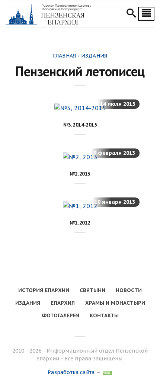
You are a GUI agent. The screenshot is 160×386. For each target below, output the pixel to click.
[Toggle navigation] (146, 14)
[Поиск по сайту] (131, 14)
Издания (27, 303)
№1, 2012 (80, 222)
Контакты (104, 315)
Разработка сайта (71, 372)
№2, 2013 (80, 173)
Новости (129, 290)
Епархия (63, 303)
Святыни (92, 290)
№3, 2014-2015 (80, 124)
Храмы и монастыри (115, 303)
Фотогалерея (60, 315)
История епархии (43, 290)
